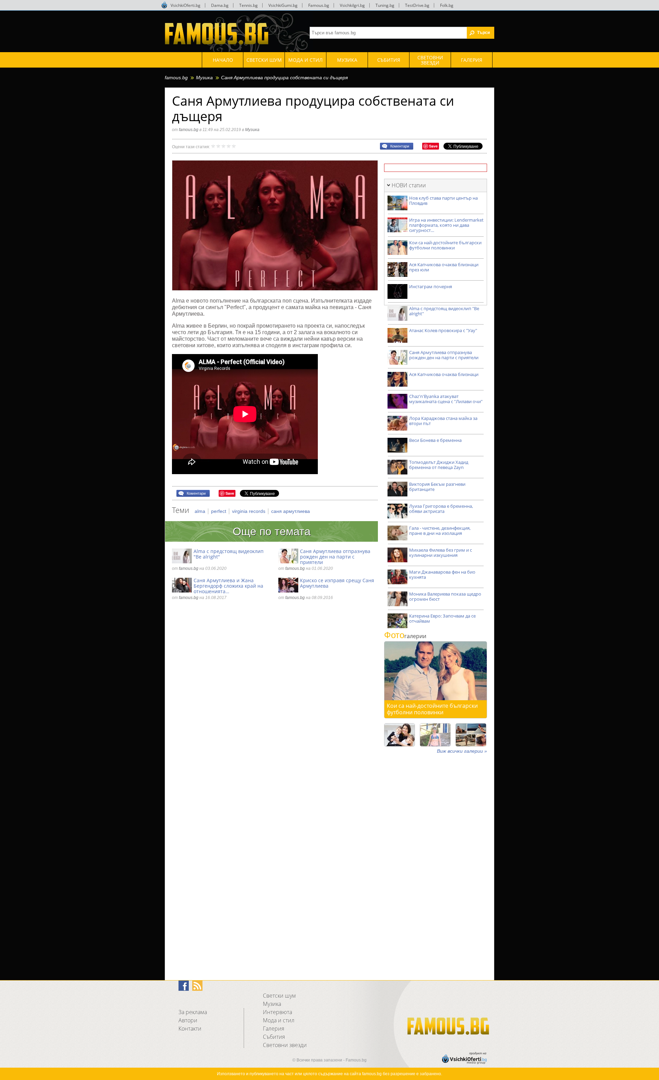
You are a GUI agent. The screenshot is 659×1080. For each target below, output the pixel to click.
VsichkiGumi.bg (283, 5)
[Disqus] (275, 699)
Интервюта (277, 1012)
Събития (274, 1037)
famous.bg (176, 77)
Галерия (273, 1028)
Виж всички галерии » (462, 751)
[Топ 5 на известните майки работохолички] (399, 735)
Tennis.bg (248, 5)
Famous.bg (318, 5)
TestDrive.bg (417, 5)
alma (201, 511)
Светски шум (279, 995)
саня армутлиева (290, 511)
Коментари (399, 146)
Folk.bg (446, 5)
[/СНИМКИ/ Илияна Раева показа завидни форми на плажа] (435, 735)
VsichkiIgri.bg (352, 5)
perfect (219, 511)
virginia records (249, 511)
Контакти (189, 1028)
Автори (187, 1020)
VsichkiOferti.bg (185, 5)
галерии (405, 636)
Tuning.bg (384, 5)
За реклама (192, 1012)
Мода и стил (278, 1020)
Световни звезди (285, 1045)
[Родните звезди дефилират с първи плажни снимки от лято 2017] (470, 735)
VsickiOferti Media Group (164, 5)
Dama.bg (220, 5)
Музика (204, 77)
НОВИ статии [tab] (409, 185)
